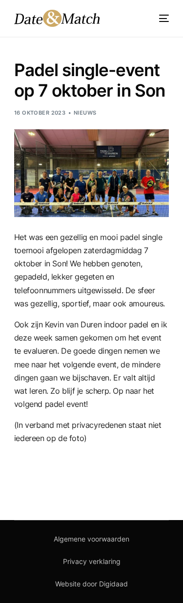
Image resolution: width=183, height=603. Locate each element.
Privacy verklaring (92, 561)
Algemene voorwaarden (91, 539)
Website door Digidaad (91, 584)
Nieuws (85, 112)
